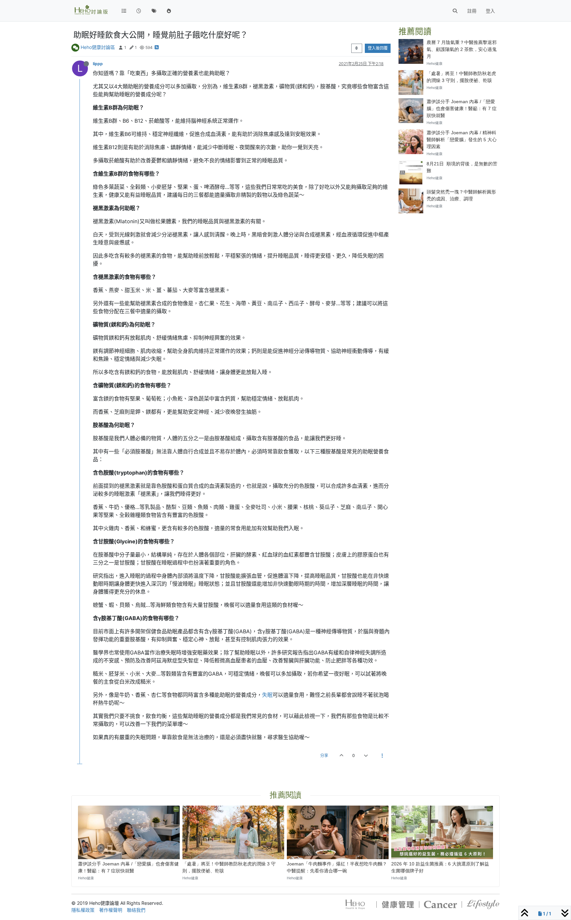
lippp (98, 63)
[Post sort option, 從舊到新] (356, 48)
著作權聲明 (110, 910)
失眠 (267, 694)
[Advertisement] (449, 259)
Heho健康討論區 (98, 47)
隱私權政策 (83, 910)
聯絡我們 (136, 910)
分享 (324, 755)
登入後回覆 (378, 48)
